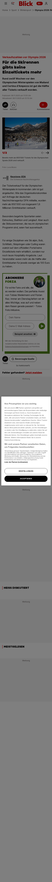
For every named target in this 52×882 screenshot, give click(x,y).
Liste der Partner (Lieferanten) (16, 462)
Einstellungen (26, 471)
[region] (26, 441)
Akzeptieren (26, 478)
